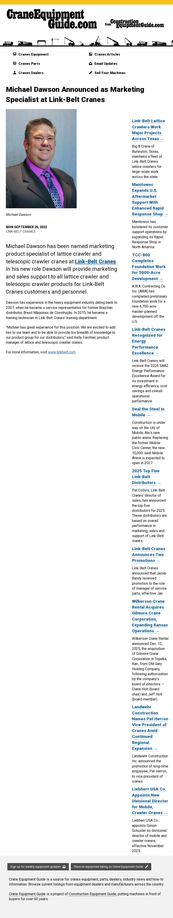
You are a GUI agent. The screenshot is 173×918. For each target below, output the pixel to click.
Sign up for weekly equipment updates (35, 866)
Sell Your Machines (109, 73)
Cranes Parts (29, 64)
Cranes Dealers (30, 73)
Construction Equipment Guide (92, 894)
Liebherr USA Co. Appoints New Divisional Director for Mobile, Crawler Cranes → (150, 801)
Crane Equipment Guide (27, 894)
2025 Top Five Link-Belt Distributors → (146, 476)
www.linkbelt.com (61, 352)
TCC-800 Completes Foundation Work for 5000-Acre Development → (149, 267)
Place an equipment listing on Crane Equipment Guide (109, 866)
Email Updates (105, 64)
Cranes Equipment (33, 54)
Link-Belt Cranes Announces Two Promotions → (148, 554)
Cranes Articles (106, 54)
